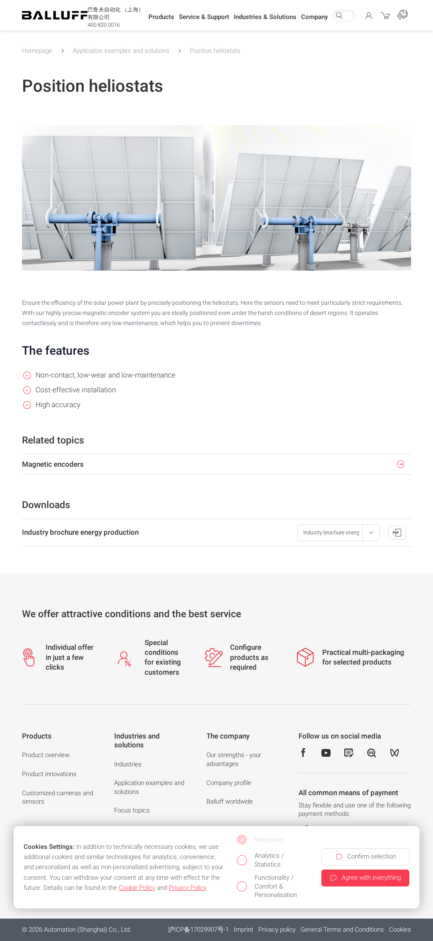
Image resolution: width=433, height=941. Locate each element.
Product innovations (49, 774)
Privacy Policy (187, 888)
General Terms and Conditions (342, 929)
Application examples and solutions (121, 51)
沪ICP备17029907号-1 (198, 929)
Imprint (243, 929)
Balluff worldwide (229, 801)
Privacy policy (277, 929)
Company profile (228, 783)
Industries (128, 764)
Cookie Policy (137, 888)
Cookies (400, 929)
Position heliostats (215, 51)
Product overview (45, 755)
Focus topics (132, 810)
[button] (161, 17)
